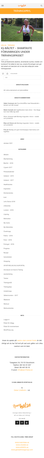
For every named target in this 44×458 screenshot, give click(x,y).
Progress (7, 248)
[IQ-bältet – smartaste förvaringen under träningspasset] (22, 29)
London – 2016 (9, 210)
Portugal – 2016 (9, 244)
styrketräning (8, 274)
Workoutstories (9, 308)
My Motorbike (8, 227)
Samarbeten (8, 257)
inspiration (7, 189)
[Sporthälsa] (22, 6)
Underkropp (8, 291)
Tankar (6, 278)
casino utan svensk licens (27, 340)
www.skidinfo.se (22, 447)
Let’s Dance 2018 (9, 201)
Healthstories (8, 184)
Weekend (7, 299)
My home (7, 223)
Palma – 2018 (8, 235)
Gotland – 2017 (9, 180)
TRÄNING (11, 45)
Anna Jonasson (9, 116)
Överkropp (7, 231)
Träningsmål (8, 282)
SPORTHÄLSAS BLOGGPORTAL (14, 265)
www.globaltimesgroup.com (22, 450)
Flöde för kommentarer (11, 326)
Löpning (6, 214)
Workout (6, 304)
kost (5, 197)
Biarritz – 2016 (8, 163)
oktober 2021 (8, 143)
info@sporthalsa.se (25, 370)
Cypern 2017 (8, 167)
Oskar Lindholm (20, 390)
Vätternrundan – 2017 (11, 295)
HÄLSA (3, 45)
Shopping (7, 261)
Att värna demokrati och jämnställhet (16, 90)
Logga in (6, 319)
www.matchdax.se (22, 442)
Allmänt (6, 154)
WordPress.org (8, 330)
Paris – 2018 (8, 240)
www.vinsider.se (22, 445)
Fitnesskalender (9, 171)
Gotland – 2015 (9, 176)
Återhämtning (8, 159)
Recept (6, 253)
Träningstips (8, 287)
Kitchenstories (8, 193)
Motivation (7, 218)
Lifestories (7, 206)
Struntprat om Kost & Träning (13, 270)
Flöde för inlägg (9, 323)
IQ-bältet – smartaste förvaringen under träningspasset (16, 52)
